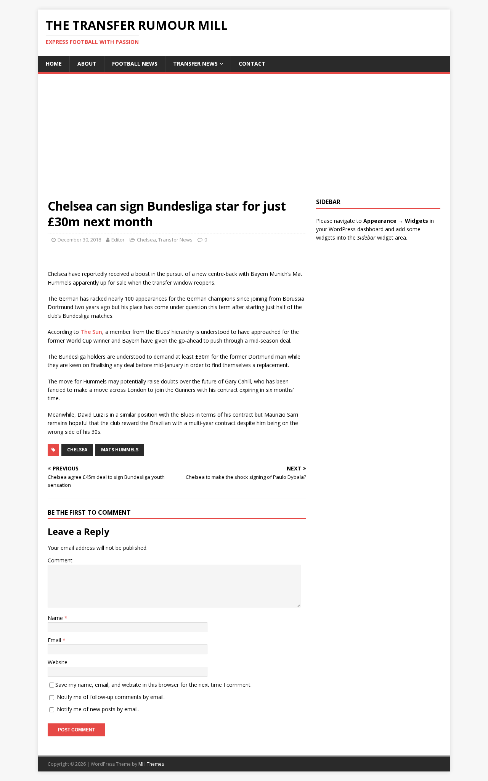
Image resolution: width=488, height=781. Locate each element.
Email (55, 640)
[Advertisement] (244, 140)
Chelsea (146, 239)
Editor (118, 239)
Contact (252, 63)
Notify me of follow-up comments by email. (111, 696)
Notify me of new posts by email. (98, 709)
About (86, 63)
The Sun (91, 331)
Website (57, 662)
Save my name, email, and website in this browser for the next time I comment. (153, 684)
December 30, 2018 (79, 239)
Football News (134, 63)
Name (56, 618)
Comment (60, 560)
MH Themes (151, 764)
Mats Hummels (119, 449)
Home (54, 63)
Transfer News (195, 63)
